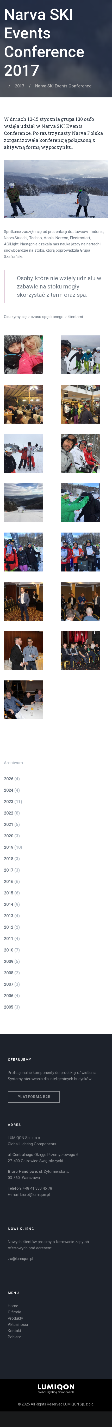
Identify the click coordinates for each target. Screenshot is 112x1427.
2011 (8, 938)
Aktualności (18, 1324)
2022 (8, 813)
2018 (8, 858)
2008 (8, 972)
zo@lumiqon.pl (20, 1258)
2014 (8, 904)
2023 (8, 801)
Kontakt (14, 1330)
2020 (8, 835)
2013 (8, 915)
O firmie (14, 1312)
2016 (8, 881)
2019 (8, 847)
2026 (8, 778)
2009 (8, 961)
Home (13, 1306)
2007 (8, 984)
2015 (8, 893)
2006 (8, 995)
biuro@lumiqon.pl (35, 1194)
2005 (8, 1007)
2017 (19, 86)
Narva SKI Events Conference (63, 86)
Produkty (15, 1318)
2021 (8, 824)
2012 (8, 927)
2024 (8, 790)
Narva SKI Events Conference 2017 (44, 42)
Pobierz (14, 1337)
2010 (8, 950)
